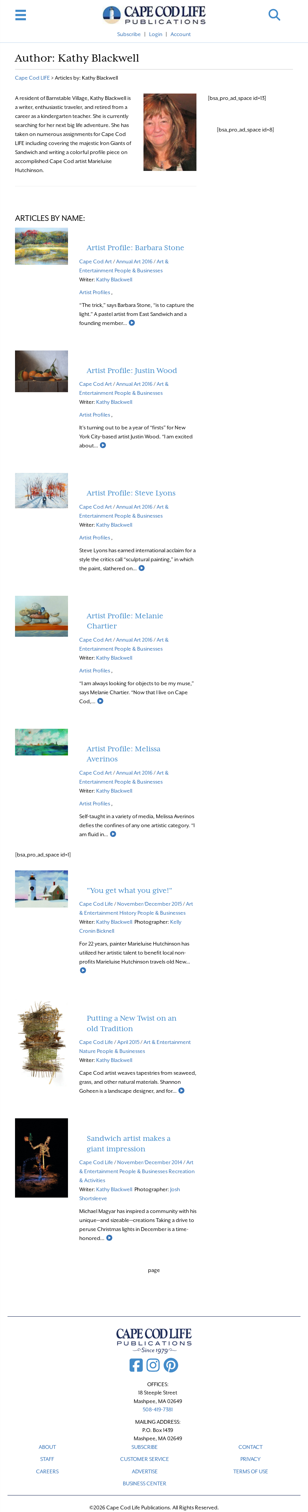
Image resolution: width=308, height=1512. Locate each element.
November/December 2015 (149, 904)
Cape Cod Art (95, 261)
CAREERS (47, 1471)
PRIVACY (250, 1459)
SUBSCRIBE (144, 1447)
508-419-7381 (158, 1409)
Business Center (144, 1483)
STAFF (47, 1459)
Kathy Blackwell (114, 279)
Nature (87, 1051)
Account (181, 34)
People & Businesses (139, 270)
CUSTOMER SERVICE (144, 1459)
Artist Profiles (94, 292)
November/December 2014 (149, 1162)
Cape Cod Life (96, 904)
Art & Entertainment (167, 1042)
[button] (274, 15)
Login (155, 34)
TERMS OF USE (250, 1471)
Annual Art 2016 (134, 261)
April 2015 (128, 1042)
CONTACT (251, 1447)
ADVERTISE (145, 1471)
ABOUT (47, 1447)
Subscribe (129, 34)
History (127, 913)
